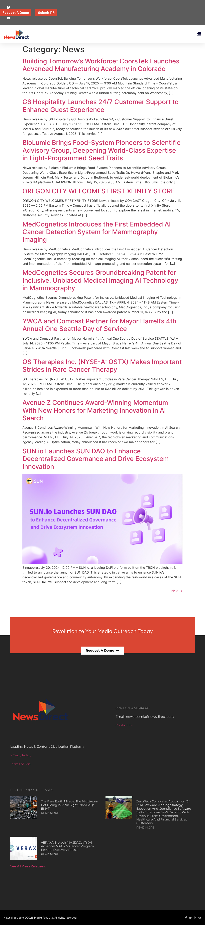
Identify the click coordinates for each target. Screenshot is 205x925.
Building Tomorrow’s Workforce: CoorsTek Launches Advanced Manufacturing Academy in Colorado (100, 65)
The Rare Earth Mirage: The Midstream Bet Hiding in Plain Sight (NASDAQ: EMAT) (69, 804)
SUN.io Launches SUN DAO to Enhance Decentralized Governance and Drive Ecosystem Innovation (95, 458)
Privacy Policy (20, 755)
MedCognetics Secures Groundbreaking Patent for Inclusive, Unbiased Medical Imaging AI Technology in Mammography (100, 280)
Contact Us (124, 725)
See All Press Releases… (28, 866)
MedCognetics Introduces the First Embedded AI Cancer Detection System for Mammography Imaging (96, 232)
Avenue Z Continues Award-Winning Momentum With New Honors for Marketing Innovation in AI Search (95, 410)
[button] (198, 34)
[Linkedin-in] (195, 917)
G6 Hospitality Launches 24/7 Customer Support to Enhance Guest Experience (100, 105)
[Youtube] (199, 917)
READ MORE (50, 813)
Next (177, 591)
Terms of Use (20, 764)
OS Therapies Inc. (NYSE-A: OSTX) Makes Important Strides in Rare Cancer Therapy (102, 365)
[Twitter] (190, 917)
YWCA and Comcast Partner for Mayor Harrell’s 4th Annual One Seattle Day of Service (99, 325)
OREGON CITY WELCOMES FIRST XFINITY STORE (98, 191)
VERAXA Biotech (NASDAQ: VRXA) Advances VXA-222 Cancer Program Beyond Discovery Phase (67, 846)
